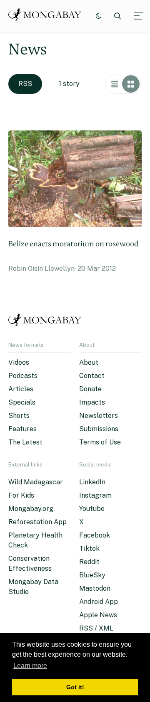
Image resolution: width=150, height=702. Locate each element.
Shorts (19, 416)
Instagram (95, 495)
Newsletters (98, 416)
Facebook (94, 535)
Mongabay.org (30, 509)
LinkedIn (92, 482)
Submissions (98, 429)
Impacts (92, 402)
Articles (20, 389)
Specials (21, 402)
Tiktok (89, 548)
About (88, 362)
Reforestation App (37, 522)
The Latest (25, 442)
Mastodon (94, 588)
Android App (98, 602)
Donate (90, 389)
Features (22, 429)
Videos (18, 362)
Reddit (89, 562)
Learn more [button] (30, 665)
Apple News (98, 615)
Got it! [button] (75, 687)
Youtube (92, 509)
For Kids (21, 495)
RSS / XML (96, 628)
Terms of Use (100, 442)
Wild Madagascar (35, 482)
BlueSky (92, 575)
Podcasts (23, 376)
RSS (25, 84)
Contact (92, 376)
